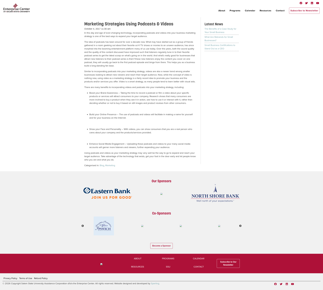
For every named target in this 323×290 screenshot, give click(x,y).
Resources (265, 10)
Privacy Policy (10, 278)
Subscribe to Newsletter (304, 10)
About (221, 10)
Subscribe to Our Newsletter (228, 263)
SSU (168, 266)
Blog (102, 165)
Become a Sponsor (161, 246)
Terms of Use (25, 278)
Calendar (250, 10)
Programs (235, 10)
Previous (82, 226)
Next (240, 226)
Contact (280, 10)
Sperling (155, 283)
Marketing (110, 165)
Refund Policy (41, 278)
